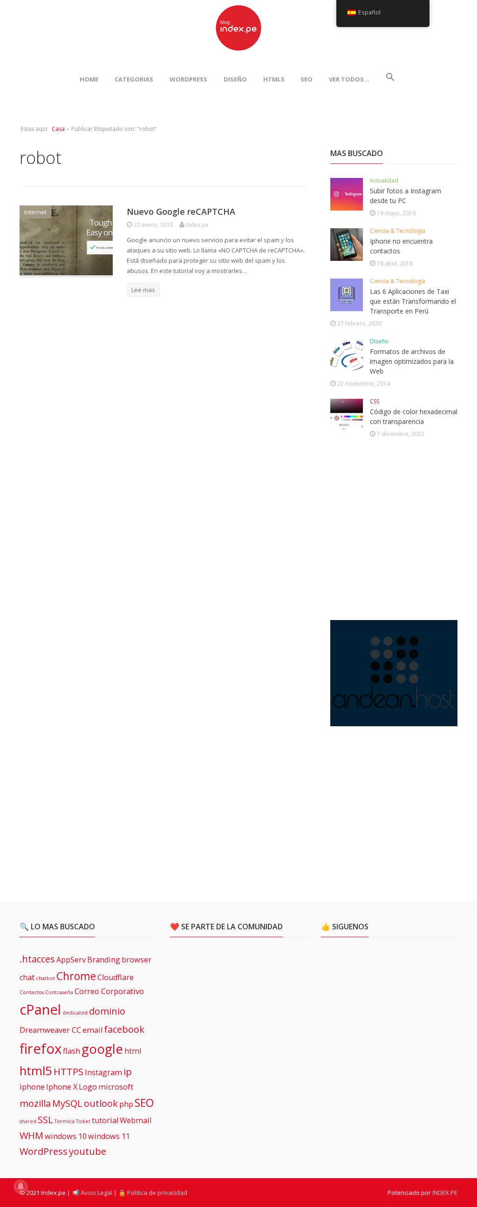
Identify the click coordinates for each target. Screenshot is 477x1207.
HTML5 (273, 79)
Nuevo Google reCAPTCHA (181, 211)
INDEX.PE (444, 1192)
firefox (40, 1048)
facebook (124, 1029)
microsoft (115, 1087)
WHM (31, 1135)
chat (27, 977)
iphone (32, 1087)
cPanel (40, 1009)
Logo (88, 1087)
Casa (58, 129)
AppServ (71, 960)
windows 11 (109, 1136)
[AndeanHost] (393, 720)
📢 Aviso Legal (92, 1192)
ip (127, 1071)
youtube (87, 1151)
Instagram (103, 1072)
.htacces (37, 959)
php (126, 1104)
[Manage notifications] (20, 1186)
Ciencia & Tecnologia (397, 231)
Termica (65, 1121)
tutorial (105, 1120)
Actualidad (384, 180)
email (92, 1030)
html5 (36, 1071)
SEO (306, 79)
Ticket (83, 1121)
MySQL (67, 1103)
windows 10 (66, 1136)
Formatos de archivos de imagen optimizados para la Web (412, 361)
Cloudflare (115, 977)
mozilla (35, 1103)
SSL (45, 1119)
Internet (35, 212)
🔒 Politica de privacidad (152, 1192)
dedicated (75, 1012)
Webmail (135, 1120)
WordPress (188, 79)
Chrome (76, 975)
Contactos (32, 992)
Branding (103, 960)
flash (71, 1051)
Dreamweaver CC (50, 1030)
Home (89, 79)
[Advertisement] (400, 530)
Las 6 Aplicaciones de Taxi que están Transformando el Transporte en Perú (413, 301)
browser (136, 960)
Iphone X (61, 1087)
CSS (374, 401)
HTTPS (68, 1071)
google (102, 1048)
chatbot (45, 978)
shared (28, 1121)
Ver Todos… (349, 79)
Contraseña (59, 992)
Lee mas (143, 290)
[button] (390, 79)
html (132, 1051)
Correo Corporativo (109, 991)
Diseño (235, 79)
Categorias (134, 79)
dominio (107, 1011)
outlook (101, 1103)
